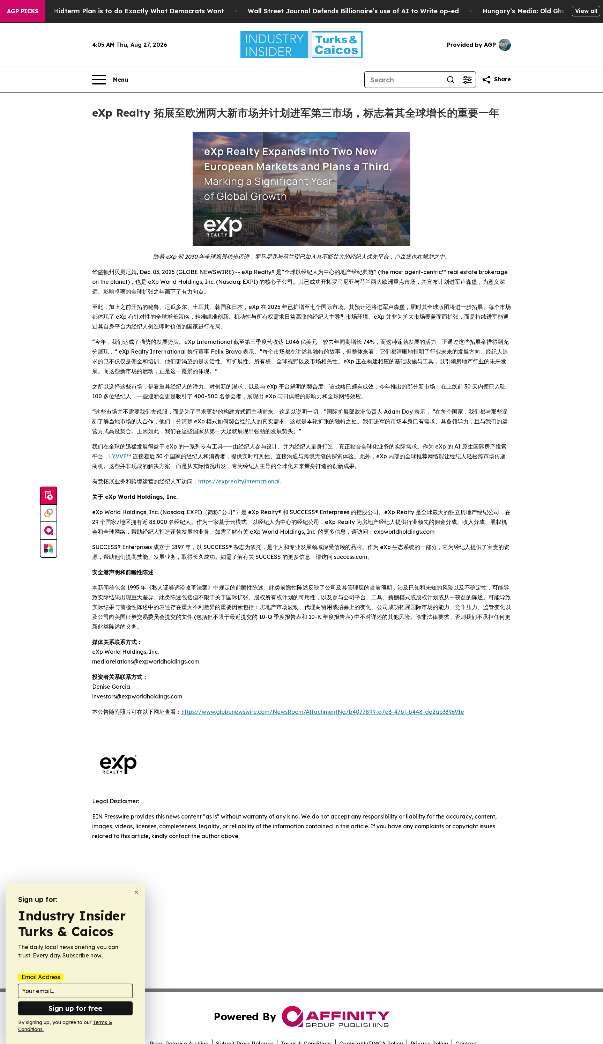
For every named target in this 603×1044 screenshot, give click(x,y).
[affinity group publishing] (48, 531)
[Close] (136, 892)
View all (586, 10)
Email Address (41, 976)
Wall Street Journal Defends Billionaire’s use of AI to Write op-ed (353, 11)
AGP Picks (22, 11)
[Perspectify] (48, 513)
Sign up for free (75, 1008)
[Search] (450, 80)
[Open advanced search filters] (467, 80)
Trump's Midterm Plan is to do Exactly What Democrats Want (125, 11)
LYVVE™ (120, 456)
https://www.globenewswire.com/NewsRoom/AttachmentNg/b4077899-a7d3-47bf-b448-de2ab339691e (322, 711)
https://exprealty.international (239, 481)
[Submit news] (48, 496)
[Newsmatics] (48, 548)
